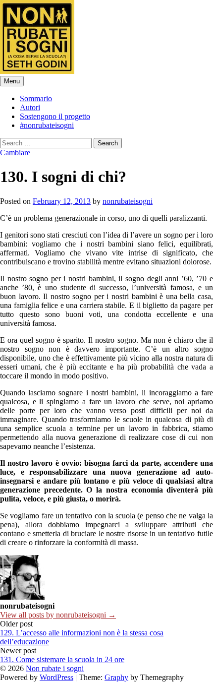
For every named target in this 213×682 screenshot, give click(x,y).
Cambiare (15, 152)
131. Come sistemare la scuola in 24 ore (62, 659)
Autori (30, 107)
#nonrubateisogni (47, 125)
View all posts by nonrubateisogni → (58, 615)
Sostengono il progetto (55, 116)
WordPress (56, 677)
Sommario (36, 98)
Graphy (116, 677)
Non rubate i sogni (55, 668)
